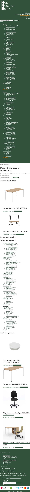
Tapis (7, 297)
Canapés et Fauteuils (7, 274)
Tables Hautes (9, 271)
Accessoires (8, 278)
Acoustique (8, 245)
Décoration (8, 301)
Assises (7, 299)
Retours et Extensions (10, 267)
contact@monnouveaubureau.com (19, 475)
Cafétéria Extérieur (10, 279)
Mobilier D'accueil (7, 291)
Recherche (16, 20)
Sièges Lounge (9, 326)
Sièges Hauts (8, 324)
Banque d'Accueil (9, 292)
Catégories (5, 276)
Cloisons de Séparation (11, 248)
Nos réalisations (26, 13)
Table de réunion (9, 268)
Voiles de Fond (9, 272)
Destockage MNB (7, 284)
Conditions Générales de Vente (9, 460)
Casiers (7, 314)
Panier (4, 484)
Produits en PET (9, 254)
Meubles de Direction (10, 317)
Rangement (5, 306)
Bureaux (5, 24)
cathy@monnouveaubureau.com (13, 478)
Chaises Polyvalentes (10, 281)
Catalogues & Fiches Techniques (22, 14)
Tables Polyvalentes (10, 282)
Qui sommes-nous (7, 462)
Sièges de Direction (10, 321)
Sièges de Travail (9, 289)
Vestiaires (8, 283)
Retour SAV (5, 461)
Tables (7, 303)
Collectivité (5, 277)
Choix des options (18, 211)
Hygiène (8, 37)
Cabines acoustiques (12, 247)
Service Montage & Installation (9, 456)
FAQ (4, 458)
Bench (7, 259)
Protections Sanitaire (10, 74)
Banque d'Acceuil (7, 257)
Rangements (8, 88)
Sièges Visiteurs (11, 323)
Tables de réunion (9, 269)
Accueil (1, 164)
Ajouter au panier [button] (19, 417)
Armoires (8, 311)
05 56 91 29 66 (10, 471)
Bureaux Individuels (10, 27)
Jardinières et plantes (10, 266)
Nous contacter (6, 463)
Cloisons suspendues (10, 249)
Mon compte (5, 480)
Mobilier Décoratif (7, 298)
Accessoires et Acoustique (8, 243)
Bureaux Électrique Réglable (12, 262)
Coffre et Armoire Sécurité (11, 316)
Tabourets (8, 328)
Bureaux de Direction (10, 260)
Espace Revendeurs (25, 15)
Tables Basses (9, 62)
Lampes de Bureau (10, 252)
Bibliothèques (9, 307)
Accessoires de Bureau (11, 244)
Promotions (5, 89)
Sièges (4, 38)
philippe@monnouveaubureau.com (17, 473)
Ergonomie (8, 250)
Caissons (7, 313)
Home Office (6, 286)
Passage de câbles (9, 253)
